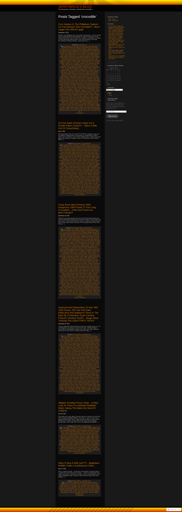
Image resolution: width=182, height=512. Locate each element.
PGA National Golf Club (93, 276)
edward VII (74, 66)
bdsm (93, 56)
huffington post (65, 76)
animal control (63, 150)
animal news (73, 53)
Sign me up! (112, 116)
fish (71, 69)
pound (76, 91)
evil (66, 67)
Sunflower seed (87, 491)
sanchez (86, 94)
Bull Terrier (68, 158)
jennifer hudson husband (84, 77)
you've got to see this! (92, 193)
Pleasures (92, 90)
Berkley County (71, 240)
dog (83, 64)
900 (68, 47)
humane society (74, 170)
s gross (82, 280)
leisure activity (70, 81)
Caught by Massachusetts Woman (85, 60)
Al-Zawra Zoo (83, 482)
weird (92, 107)
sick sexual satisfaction (82, 97)
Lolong (85, 81)
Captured (68, 60)
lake (76, 80)
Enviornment (79, 249)
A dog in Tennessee (91, 145)
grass (81, 257)
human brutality (69, 488)
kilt (67, 80)
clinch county (82, 159)
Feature (94, 252)
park (73, 276)
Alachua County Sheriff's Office (77, 146)
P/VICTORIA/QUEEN (89, 89)
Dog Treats (95, 162)
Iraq (84, 488)
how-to (95, 74)
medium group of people (93, 84)
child (82, 62)
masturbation (73, 84)
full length (81, 70)
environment (87, 249)
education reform (65, 66)
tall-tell (71, 103)
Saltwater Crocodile (78, 94)
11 (72, 46)
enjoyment (86, 66)
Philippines (71, 90)
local (81, 81)
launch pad (62, 81)
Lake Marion (81, 80)
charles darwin (76, 62)
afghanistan (76, 482)
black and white (73, 57)
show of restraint (71, 186)
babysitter (88, 56)
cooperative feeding (64, 160)
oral (67, 89)
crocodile (76, 63)
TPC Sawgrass (80, 106)
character (69, 62)
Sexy (65, 97)
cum (87, 63)
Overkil (81, 89)
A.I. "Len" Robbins (82, 427)
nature (77, 273)
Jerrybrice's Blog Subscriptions (113, 99)
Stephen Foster (75, 187)
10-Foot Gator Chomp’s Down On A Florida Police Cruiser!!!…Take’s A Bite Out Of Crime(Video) (77, 126)
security (75, 491)
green (85, 257)
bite (90, 155)
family (94, 67)
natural (63, 273)
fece (98, 67)
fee (63, 69)
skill (98, 283)
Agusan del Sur (69, 49)
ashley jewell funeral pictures (68, 56)
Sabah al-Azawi (68, 491)
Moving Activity (81, 86)
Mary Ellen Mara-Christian (67, 83)
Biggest (66, 57)
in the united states (85, 262)
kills (64, 80)
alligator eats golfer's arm (77, 339)
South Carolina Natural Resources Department (79, 285)
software (96, 97)
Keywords (81, 173)
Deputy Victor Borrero (89, 160)
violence (72, 492)
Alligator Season (86, 52)
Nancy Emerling (68, 177)
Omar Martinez (79, 180)
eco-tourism (94, 64)
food (93, 69)
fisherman (78, 165)
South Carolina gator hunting (81, 99)
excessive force (80, 163)
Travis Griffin (83, 189)
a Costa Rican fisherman (70, 232)
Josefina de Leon (80, 79)
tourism (73, 106)
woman (73, 110)
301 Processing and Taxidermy (88, 46)
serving (80, 491)
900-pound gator (89, 47)
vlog (85, 107)
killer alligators (88, 173)
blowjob (81, 57)
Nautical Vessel (91, 87)
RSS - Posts (112, 19)
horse (69, 74)
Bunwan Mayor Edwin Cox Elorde (77, 59)
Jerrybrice (62, 79)
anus (78, 53)
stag (76, 101)
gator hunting (71, 357)
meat (88, 269)
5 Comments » (80, 393)
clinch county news (92, 159)
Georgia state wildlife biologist (73, 167)
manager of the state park (85, 175)
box (90, 57)
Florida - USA (87, 69)
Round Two (71, 93)
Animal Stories (79, 150)
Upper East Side (92, 189)
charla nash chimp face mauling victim (80, 484)
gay (66, 72)
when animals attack (80, 190)
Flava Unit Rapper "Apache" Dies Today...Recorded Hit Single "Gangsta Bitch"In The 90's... (117, 52)
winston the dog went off (77, 192)
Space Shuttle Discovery (70, 287)
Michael (76, 176)
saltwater (69, 94)
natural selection (81, 87)
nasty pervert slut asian (70, 87)
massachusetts (79, 83)
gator (94, 70)
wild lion (91, 492)
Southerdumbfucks (82, 100)
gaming (91, 70)
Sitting (91, 97)
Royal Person (89, 93)
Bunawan (64, 59)
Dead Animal (92, 63)
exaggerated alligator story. (74, 67)
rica (87, 279)
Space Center (92, 100)
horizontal (64, 74)
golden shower (72, 73)
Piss (88, 90)
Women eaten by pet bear (83, 110)
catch (93, 242)
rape (98, 91)
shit (68, 97)
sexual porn (63, 283)
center (76, 243)
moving (97, 270)
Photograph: (63, 277)
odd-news (62, 89)
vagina (68, 107)
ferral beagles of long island (67, 165)
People (62, 90)
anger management (93, 149)
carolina (73, 60)
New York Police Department (83, 179)
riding (62, 93)
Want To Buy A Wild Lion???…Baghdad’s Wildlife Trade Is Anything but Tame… (78, 464)
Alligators (73, 149)
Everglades (82, 250)
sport (73, 101)
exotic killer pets (87, 67)
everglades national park (92, 250)
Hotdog (66, 169)
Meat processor (81, 84)
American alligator (82, 149)
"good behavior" (67, 145)
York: (90, 294)
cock (92, 62)
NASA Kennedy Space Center (81, 177)
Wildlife (76, 108)
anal (93, 52)
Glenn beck (64, 73)
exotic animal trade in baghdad (68, 486)
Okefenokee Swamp (69, 180)
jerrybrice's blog (70, 79)
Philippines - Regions (80, 90)
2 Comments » (80, 495)
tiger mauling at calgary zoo (67, 290)
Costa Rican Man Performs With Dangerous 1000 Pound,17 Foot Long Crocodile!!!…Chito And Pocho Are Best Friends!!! (77, 208)
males (89, 81)
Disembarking (77, 64)
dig (66, 64)
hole (94, 73)
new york (62, 179)
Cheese (71, 159)
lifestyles (76, 81)
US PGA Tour (71, 292)
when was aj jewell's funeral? (86, 293)
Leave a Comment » (80, 194)
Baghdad (63, 484)
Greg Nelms (74, 440)
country (62, 63)
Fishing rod (76, 69)
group (87, 73)
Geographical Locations (74, 72)
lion (79, 489)
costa (87, 245)
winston (68, 192)
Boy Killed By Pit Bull (80, 156)
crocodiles (82, 63)
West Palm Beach (73, 293)
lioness (83, 489)
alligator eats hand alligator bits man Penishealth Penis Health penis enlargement (79, 339)
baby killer (82, 56)
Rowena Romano (79, 93)
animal (67, 53)
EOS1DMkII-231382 (72, 250)
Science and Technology (75, 96)
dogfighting (63, 163)
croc (72, 63)
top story (67, 106)
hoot (97, 73)
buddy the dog (95, 156)
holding (73, 259)
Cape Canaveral (84, 158)
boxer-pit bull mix (69, 156)
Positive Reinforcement (65, 185)
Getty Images (85, 72)
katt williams (89, 79)
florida (81, 69)
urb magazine (90, 106)
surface (96, 101)
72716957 (64, 47)
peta (66, 90)
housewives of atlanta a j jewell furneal (82, 74)
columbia (96, 62)
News (97, 87)
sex (89, 96)
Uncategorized (86, 143)
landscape (96, 80)
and (63, 53)
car (90, 158)
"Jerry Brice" (67, 46)
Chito (68, 245)
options (64, 182)
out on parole (70, 182)
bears (67, 484)
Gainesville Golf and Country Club (77, 166)
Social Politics (82, 45)
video (81, 107)
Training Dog (76, 189)
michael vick (82, 176)
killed (94, 79)
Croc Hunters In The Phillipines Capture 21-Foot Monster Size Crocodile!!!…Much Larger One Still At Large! (79, 27)
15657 (77, 46)
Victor (72, 190)
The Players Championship (78, 104)
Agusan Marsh (78, 49)
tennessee (92, 187)
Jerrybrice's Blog (75, 6)
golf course (82, 73)
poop (72, 91)
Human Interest (77, 76)
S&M (64, 94)
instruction (67, 77)
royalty (95, 93)
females (67, 69)
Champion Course (84, 243)
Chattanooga (65, 159)
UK (85, 106)
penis (97, 89)
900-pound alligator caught (77, 47)
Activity (62, 49)
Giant (91, 72)
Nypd (93, 179)
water (88, 107)
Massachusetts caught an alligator (69, 269)
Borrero (62, 156)
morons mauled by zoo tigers (68, 86)
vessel (72, 107)
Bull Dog (62, 158)
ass (77, 56)
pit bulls (70, 183)
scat (66, 96)
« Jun (108, 84)
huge (71, 76)
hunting (84, 76)
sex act (92, 96)
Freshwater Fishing (65, 70)
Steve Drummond (88, 101)
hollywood (81, 259)
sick (74, 97)
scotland (84, 96)
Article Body (67, 153)
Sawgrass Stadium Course (80, 378)
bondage (86, 57)
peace (97, 489)
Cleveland (87, 62)
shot (71, 97)
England (80, 66)
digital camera (65, 162)
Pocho (79, 277)
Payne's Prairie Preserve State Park (85, 182)
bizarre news (95, 155)
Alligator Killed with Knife (74, 52)
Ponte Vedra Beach (65, 91)
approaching (84, 236)
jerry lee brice (95, 77)
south (62, 99)
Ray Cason (89, 185)
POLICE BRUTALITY (78, 183)
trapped (95, 290)
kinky (73, 80)
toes (63, 106)
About (110, 95)
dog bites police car (78, 162)
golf (77, 73)
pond (97, 90)
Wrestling (86, 294)
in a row (89, 76)
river (97, 279)
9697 (96, 47)
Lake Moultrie (89, 80)
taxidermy (76, 103)
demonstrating (85, 246)
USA (64, 107)
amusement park (92, 482)
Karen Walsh (66, 173)
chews (76, 159)
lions (86, 489)
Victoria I (77, 107)
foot (96, 69)
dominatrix (87, 64)
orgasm (71, 89)
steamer (80, 101)
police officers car (90, 183)
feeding (97, 163)
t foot (67, 103)
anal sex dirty (80, 341)
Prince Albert (82, 91)
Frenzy (66, 166)
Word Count (64, 193)
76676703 (68, 230)
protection (89, 91)
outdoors (75, 89)
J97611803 (74, 77)
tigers (67, 492)
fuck (72, 70)
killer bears (96, 173)
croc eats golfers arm (74, 485)
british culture (95, 57)
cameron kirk (90, 59)
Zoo (83, 493)
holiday (97, 486)
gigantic (96, 72)
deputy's (97, 160)
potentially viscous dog (79, 185)
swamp (63, 103)
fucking (76, 70)
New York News (70, 179)
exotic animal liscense (92, 485)
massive (66, 84)
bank (60, 240)
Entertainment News (77, 228)
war (76, 492)
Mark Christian (96, 81)
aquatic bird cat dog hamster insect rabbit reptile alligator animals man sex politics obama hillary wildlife (80, 54)
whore (71, 108)
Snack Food (84, 186)
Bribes (89, 156)
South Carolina (69, 99)
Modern (76, 270)
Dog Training (87, 162)
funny (86, 70)
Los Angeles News (72, 175)
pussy (94, 91)
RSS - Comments (113, 20)
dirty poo (70, 64)
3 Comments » (80, 113)
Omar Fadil (92, 489)
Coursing (67, 63)
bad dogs (85, 155)
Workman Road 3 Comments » (76, 193)
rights (66, 93)
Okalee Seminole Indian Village (70, 274)
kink (70, 80)
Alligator (85, 49)
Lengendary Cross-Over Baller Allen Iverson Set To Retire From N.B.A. (117, 57)
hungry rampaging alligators (86, 170)
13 (74, 46)
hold (91, 73)
